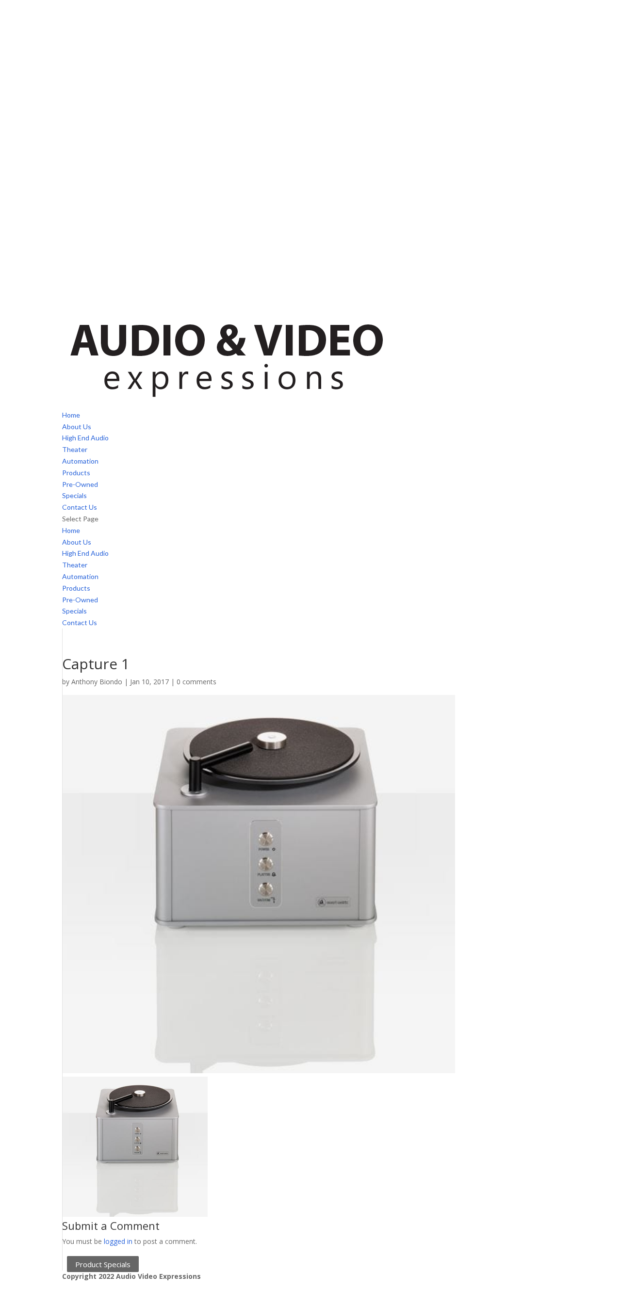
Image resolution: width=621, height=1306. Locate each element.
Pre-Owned (80, 484)
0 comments (196, 681)
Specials (74, 495)
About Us (76, 426)
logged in (118, 1241)
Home (71, 415)
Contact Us (79, 507)
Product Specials (103, 1264)
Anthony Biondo (96, 681)
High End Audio (85, 438)
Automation (80, 461)
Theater (74, 449)
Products (76, 472)
